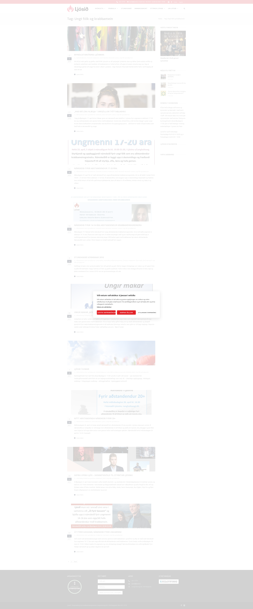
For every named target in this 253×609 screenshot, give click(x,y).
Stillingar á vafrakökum (147, 312)
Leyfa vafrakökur (107, 312)
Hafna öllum (126, 312)
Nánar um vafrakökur (104, 307)
